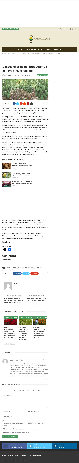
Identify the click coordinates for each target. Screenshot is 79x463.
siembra (11, 270)
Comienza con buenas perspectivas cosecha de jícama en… (22, 165)
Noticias (40, 49)
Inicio (20, 49)
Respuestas (57, 49)
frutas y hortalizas (42, 75)
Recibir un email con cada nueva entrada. (16, 432)
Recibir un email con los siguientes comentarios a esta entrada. (23, 429)
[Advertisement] (39, 13)
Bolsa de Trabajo (30, 49)
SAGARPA (5, 270)
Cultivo (19, 267)
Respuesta (45, 379)
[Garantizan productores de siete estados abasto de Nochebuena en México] (6, 184)
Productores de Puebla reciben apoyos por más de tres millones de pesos (13, 300)
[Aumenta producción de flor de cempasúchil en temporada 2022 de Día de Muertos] (39, 320)
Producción (39, 267)
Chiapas (8, 267)
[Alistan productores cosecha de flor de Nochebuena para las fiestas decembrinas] (10, 320)
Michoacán (26, 267)
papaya (32, 267)
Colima (14, 267)
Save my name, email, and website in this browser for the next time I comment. (23, 424)
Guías (49, 49)
